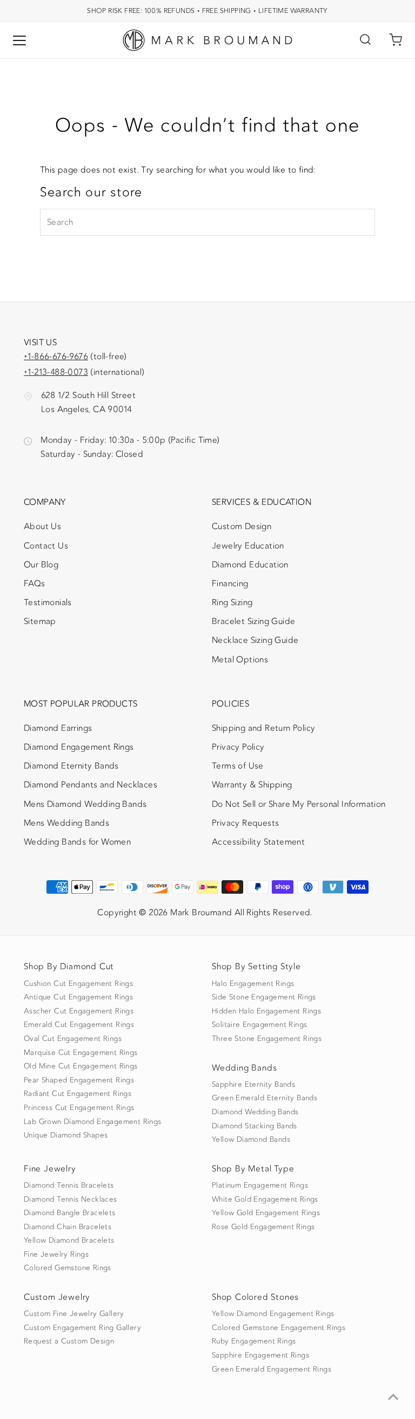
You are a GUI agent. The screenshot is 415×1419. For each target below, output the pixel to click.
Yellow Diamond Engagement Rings (273, 1314)
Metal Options (240, 659)
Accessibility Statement (258, 844)
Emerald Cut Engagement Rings (79, 1024)
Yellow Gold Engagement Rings (266, 1213)
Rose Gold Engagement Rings (263, 1227)
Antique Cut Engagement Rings (78, 997)
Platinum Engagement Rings (260, 1185)
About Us (42, 526)
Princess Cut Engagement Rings (79, 1107)
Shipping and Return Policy (263, 728)
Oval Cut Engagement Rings (73, 1038)
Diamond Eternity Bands (71, 766)
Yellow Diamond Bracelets (69, 1240)
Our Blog (41, 565)
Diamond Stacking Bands (254, 1126)
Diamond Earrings (58, 728)
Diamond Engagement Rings (79, 747)
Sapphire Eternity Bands (253, 1084)
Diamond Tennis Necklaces (70, 1199)
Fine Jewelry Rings (56, 1254)
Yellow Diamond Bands (251, 1139)
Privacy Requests (245, 823)
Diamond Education (250, 565)
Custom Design (241, 526)
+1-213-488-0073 (56, 372)
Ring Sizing (232, 602)
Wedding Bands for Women (77, 842)
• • (207, 10)
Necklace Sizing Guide (255, 640)
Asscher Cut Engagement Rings (78, 1011)
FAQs (34, 583)
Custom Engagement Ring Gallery (82, 1328)
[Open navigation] (19, 40)
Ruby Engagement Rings (254, 1341)
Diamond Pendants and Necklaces (90, 785)
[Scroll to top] (393, 1397)
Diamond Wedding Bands (255, 1112)
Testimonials (48, 602)
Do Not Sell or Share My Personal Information (299, 804)
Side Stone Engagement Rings (264, 997)
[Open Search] (365, 40)
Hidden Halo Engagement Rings (266, 1011)
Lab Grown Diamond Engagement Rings (93, 1122)
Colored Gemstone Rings (67, 1268)
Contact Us (46, 546)
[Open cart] (395, 40)
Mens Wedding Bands (66, 823)
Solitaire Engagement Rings (259, 1024)
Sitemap (40, 621)
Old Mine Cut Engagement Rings (81, 1066)
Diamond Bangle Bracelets (70, 1213)
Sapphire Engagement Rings (260, 1355)
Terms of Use (238, 766)
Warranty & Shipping (252, 785)
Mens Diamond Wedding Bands (85, 804)
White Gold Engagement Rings (265, 1199)
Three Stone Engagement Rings (267, 1038)
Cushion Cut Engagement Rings (78, 983)
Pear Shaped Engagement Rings (79, 1080)
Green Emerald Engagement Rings (271, 1369)
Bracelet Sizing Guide (253, 621)
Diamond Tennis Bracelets (69, 1185)
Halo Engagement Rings (253, 983)
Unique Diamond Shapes (66, 1135)
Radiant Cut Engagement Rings (77, 1093)
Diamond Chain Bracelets (67, 1227)
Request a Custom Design (69, 1341)
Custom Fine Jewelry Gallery (74, 1314)
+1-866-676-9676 (56, 356)
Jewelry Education (248, 546)
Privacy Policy (238, 747)
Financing (230, 583)
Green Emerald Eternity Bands (264, 1098)
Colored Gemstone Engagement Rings (278, 1328)
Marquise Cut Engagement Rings (81, 1052)
